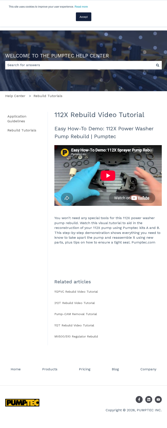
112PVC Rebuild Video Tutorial (76, 291)
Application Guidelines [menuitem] (16, 118)
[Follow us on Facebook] (139, 399)
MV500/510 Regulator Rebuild (76, 336)
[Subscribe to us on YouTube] (158, 399)
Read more (81, 6)
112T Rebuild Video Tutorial (74, 325)
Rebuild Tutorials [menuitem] (21, 130)
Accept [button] (84, 16)
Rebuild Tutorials (47, 96)
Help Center (15, 96)
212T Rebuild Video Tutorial (74, 303)
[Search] (158, 65)
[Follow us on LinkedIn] (148, 399)
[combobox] (79, 65)
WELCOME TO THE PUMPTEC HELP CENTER (57, 56)
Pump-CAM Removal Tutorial (75, 314)
